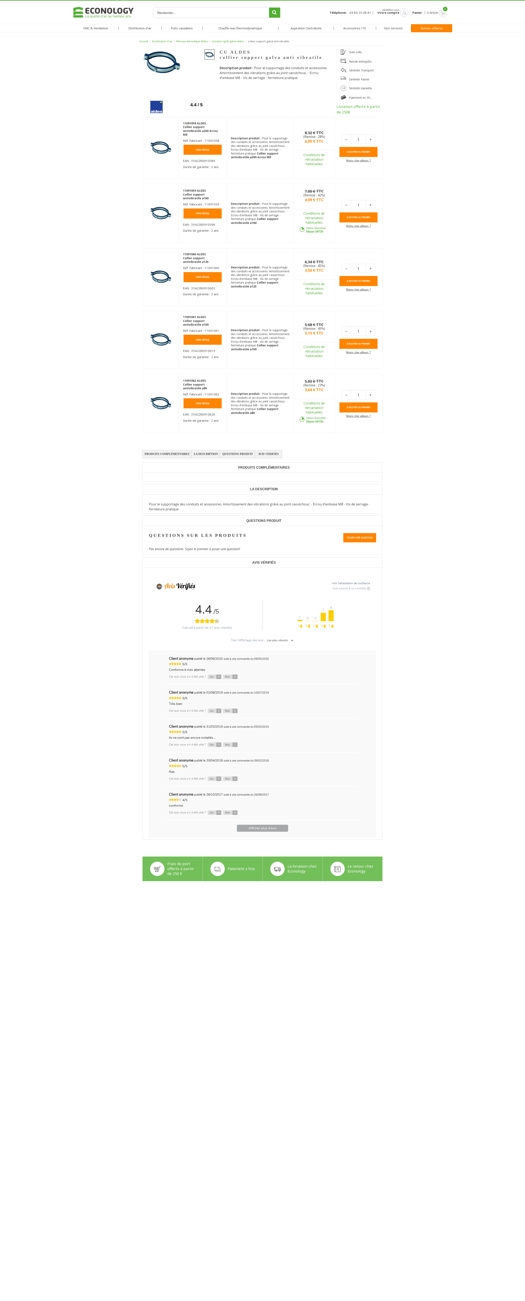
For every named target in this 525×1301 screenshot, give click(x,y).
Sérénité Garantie (360, 88)
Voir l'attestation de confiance (351, 583)
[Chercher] (274, 13)
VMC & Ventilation (95, 28)
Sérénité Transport (361, 70)
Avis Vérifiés (268, 454)
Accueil (143, 41)
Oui (215, 677)
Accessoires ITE (354, 28)
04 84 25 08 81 (360, 13)
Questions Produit (237, 454)
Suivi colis (355, 52)
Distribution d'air (140, 28)
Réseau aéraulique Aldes (192, 41)
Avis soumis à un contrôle (349, 588)
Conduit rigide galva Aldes (228, 41)
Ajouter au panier (358, 152)
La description (206, 454)
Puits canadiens (182, 28)
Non (230, 677)
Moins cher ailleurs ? (358, 160)
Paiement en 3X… (360, 98)
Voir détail (203, 150)
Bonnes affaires (432, 28)
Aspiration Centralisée (306, 28)
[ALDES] (153, 104)
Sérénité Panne (359, 79)
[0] (437, 12)
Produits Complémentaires (167, 454)
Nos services (393, 28)
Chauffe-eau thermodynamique (240, 28)
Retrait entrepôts (360, 61)
